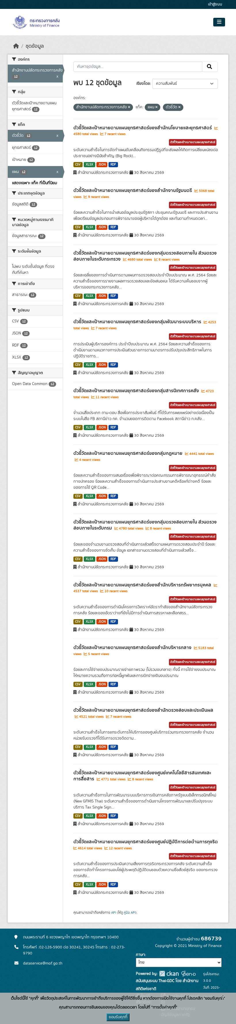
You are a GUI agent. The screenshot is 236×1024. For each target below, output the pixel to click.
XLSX (89, 164)
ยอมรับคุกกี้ (118, 1017)
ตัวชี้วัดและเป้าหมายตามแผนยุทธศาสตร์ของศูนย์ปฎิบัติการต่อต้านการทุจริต (145, 842)
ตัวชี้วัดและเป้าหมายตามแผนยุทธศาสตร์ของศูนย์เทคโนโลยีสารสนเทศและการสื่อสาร (142, 776)
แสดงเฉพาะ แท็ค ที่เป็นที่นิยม (34, 183)
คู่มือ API (130, 912)
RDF (113, 164)
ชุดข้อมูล (35, 46)
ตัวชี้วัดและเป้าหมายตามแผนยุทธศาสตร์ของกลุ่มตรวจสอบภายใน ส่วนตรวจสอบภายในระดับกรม (145, 525)
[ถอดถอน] (129, 107)
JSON (102, 164)
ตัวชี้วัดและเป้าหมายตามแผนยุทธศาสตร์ (192, 142)
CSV (78, 164)
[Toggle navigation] (219, 22)
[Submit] (210, 66)
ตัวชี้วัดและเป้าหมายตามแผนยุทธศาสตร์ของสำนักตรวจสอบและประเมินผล (143, 710)
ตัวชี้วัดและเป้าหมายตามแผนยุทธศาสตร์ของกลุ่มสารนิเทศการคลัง (136, 390)
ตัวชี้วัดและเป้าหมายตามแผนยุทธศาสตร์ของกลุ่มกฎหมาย (128, 453)
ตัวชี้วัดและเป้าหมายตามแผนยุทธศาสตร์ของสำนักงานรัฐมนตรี (133, 190)
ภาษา (140, 955)
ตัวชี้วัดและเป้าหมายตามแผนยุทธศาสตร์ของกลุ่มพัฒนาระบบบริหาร (137, 322)
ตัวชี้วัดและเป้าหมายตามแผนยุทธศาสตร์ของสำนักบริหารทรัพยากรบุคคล (142, 585)
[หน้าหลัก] (16, 46)
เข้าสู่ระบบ (215, 4)
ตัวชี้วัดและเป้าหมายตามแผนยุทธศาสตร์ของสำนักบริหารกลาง (133, 647)
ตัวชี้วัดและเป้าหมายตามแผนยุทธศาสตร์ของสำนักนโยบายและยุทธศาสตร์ (143, 128)
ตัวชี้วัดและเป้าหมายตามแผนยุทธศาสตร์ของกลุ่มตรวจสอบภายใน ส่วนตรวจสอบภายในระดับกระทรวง (145, 256)
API (113, 912)
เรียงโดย (143, 83)
